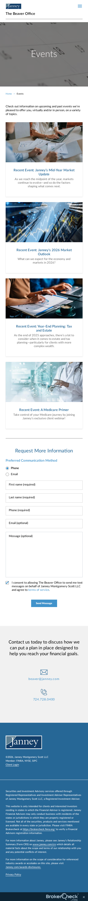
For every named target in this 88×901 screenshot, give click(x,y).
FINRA (19, 761)
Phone (15, 468)
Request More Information (44, 450)
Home (9, 94)
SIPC (34, 761)
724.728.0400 (44, 699)
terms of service (38, 590)
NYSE (28, 761)
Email (14, 474)
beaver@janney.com (44, 679)
